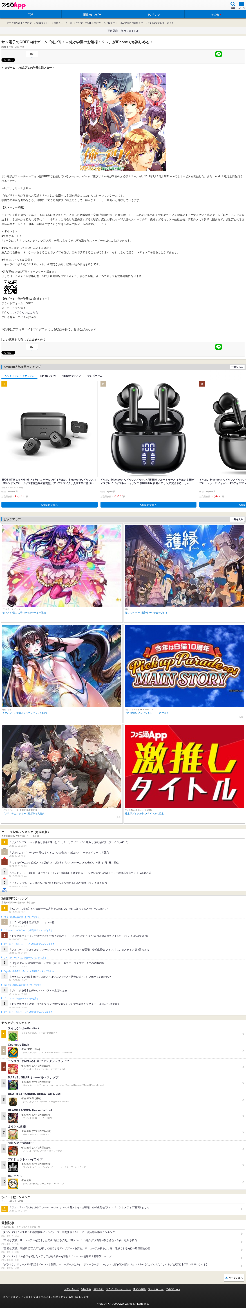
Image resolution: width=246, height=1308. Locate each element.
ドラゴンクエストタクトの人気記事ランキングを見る (28, 1012)
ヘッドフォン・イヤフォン (19, 375)
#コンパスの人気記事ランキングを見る (21, 917)
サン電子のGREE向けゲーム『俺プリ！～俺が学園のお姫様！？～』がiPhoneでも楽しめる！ (125, 22)
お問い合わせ (71, 1289)
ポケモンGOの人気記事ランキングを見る (22, 985)
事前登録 (113, 30)
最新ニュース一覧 (63, 22)
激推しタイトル (130, 30)
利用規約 (86, 1289)
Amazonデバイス (72, 375)
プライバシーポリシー (118, 1289)
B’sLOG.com (173, 1289)
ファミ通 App (13, 5)
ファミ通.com (156, 1289)
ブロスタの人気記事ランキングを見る (21, 998)
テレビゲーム (94, 375)
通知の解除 (139, 1289)
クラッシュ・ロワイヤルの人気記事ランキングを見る (28, 930)
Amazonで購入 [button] (49, 504)
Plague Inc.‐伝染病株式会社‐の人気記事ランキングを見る (29, 971)
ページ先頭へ (236, 1277)
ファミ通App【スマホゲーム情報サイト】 (28, 22)
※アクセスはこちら (26, 312)
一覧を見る (237, 366)
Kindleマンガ (48, 375)
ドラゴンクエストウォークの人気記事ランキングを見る (29, 944)
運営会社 (98, 1289)
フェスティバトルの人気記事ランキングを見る (25, 958)
